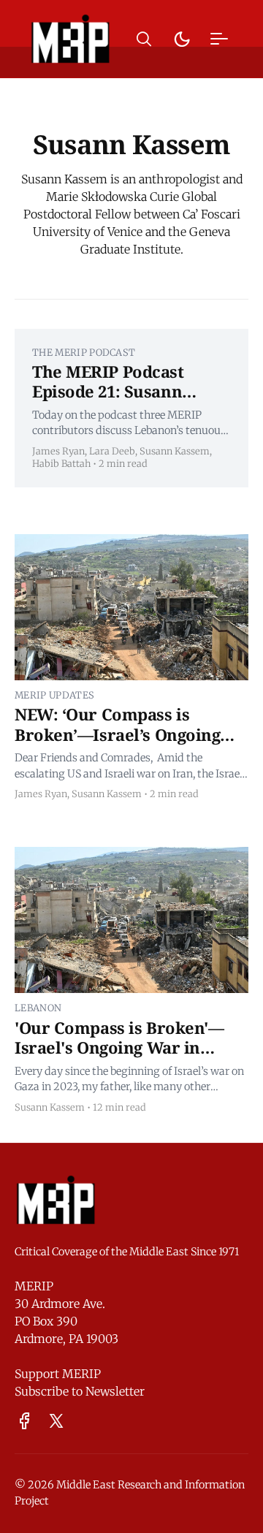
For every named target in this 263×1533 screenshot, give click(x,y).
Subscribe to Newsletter (80, 1391)
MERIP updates (54, 695)
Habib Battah (61, 463)
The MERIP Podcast (83, 352)
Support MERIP (58, 1373)
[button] (144, 39)
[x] (56, 1421)
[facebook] (24, 1421)
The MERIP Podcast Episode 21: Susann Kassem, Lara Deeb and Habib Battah (124, 401)
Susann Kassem (175, 451)
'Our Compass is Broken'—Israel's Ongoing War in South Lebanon (119, 1047)
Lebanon (38, 1007)
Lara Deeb (112, 451)
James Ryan (58, 451)
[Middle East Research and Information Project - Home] (70, 39)
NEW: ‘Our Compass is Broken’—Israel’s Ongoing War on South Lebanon (117, 734)
